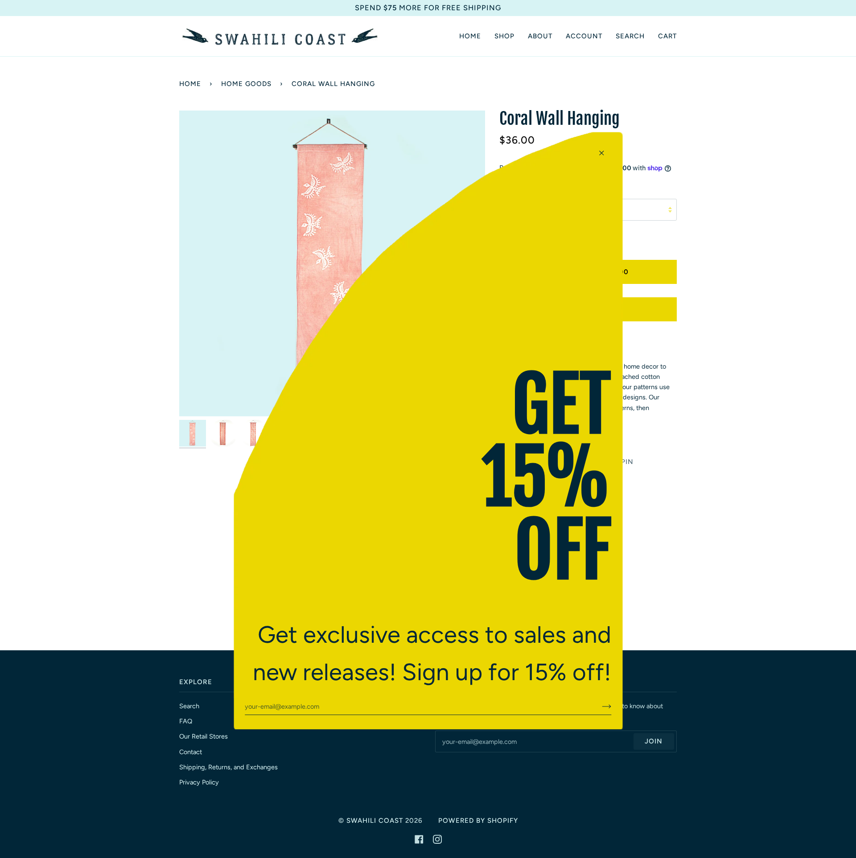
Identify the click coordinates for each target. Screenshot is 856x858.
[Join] (599, 706)
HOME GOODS (246, 84)
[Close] (605, 149)
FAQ (185, 721)
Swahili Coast (374, 821)
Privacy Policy (199, 782)
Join (654, 741)
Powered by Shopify (478, 821)
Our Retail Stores (203, 736)
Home (190, 84)
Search (189, 706)
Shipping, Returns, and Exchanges (228, 767)
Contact (190, 752)
